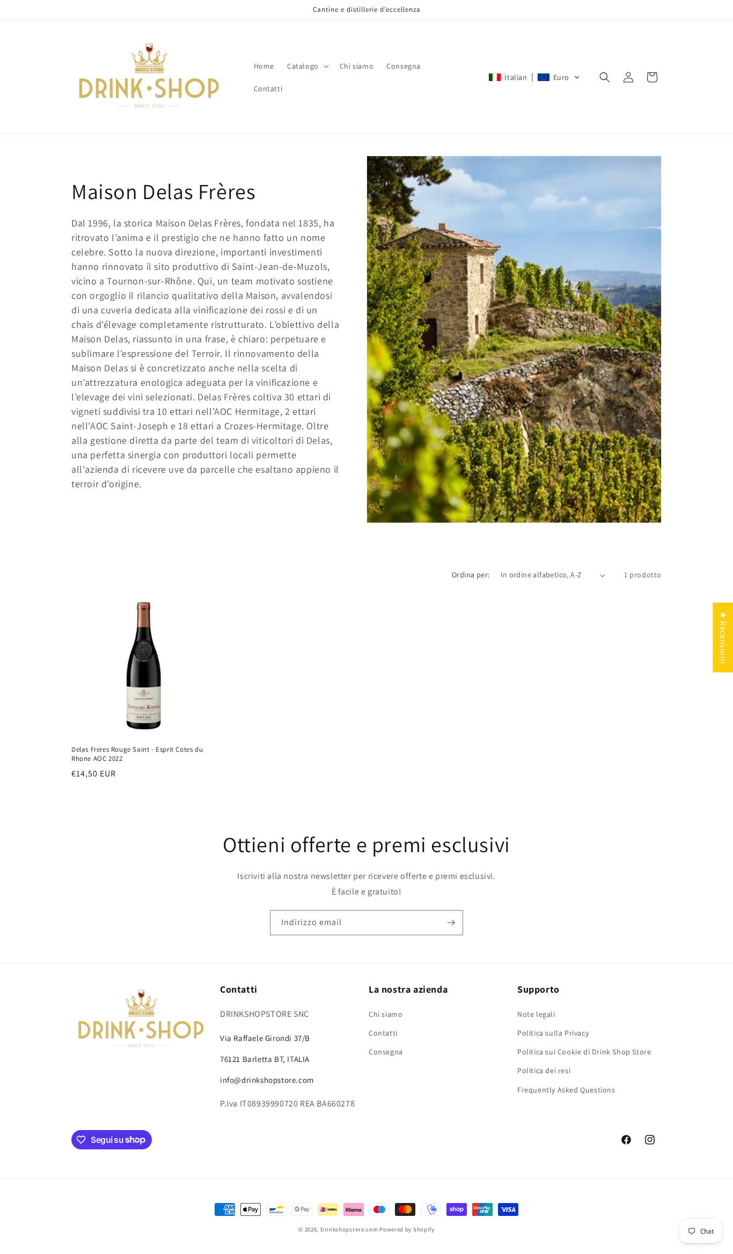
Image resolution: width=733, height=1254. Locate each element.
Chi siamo (385, 1014)
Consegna (386, 1052)
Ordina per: (470, 575)
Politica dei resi (543, 1070)
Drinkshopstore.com (349, 1229)
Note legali (536, 1014)
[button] (307, 66)
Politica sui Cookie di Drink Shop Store (584, 1052)
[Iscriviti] (451, 922)
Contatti (383, 1033)
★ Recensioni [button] (723, 637)
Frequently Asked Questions (566, 1090)
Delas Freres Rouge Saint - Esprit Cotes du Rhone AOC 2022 (137, 754)
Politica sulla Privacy (553, 1033)
